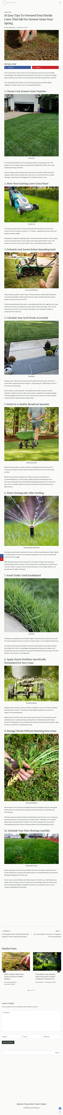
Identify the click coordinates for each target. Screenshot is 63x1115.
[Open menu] (59, 2)
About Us (20, 1104)
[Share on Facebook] (1, 556)
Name (5, 1037)
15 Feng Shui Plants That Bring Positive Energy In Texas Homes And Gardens (15, 933)
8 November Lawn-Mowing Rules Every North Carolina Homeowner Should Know (45, 976)
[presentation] (16, 961)
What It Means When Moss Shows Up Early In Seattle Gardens (14, 976)
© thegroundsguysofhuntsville (31, 547)
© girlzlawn (31, 158)
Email (25, 1037)
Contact (43, 1104)
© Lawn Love (31, 224)
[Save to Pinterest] (1, 559)
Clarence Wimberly (11, 982)
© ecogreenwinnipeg (31, 802)
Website (47, 1037)
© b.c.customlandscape (31, 290)
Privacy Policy (29, 1104)
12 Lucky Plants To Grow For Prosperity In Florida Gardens (47, 933)
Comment (6, 1012)
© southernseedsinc (31, 703)
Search (57, 1053)
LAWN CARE (7, 12)
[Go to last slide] (4, 970)
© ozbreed (31, 633)
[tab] (28, 990)
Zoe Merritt (40, 982)
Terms (37, 1104)
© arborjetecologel (31, 462)
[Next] (58, 970)
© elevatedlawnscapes (31, 865)
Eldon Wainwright (10, 27)
